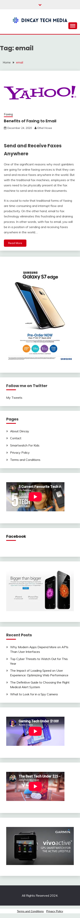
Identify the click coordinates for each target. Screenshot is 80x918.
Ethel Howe (44, 128)
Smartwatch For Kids (24, 445)
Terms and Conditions (25, 460)
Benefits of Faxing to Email (30, 121)
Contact (15, 438)
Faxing (8, 114)
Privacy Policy (20, 452)
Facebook (16, 536)
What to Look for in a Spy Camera (34, 694)
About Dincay (19, 431)
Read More (15, 243)
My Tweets (14, 398)
